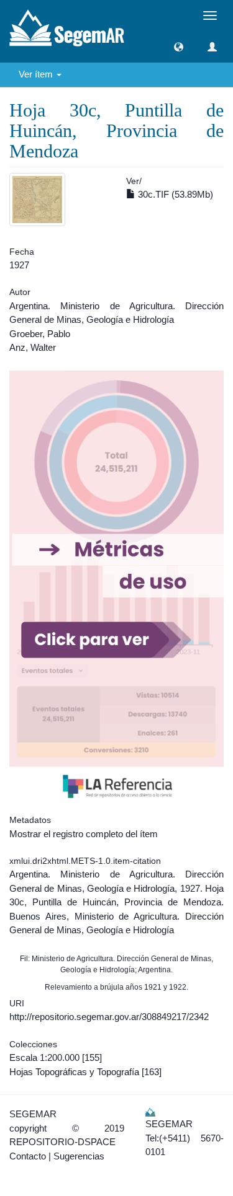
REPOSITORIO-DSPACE (62, 1142)
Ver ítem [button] (37, 74)
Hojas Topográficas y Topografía (74, 1071)
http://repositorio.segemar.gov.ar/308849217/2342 (109, 1016)
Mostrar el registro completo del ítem (83, 834)
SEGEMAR (33, 1114)
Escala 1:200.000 (44, 1057)
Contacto (27, 1156)
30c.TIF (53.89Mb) (174, 194)
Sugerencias (78, 1156)
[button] (178, 47)
